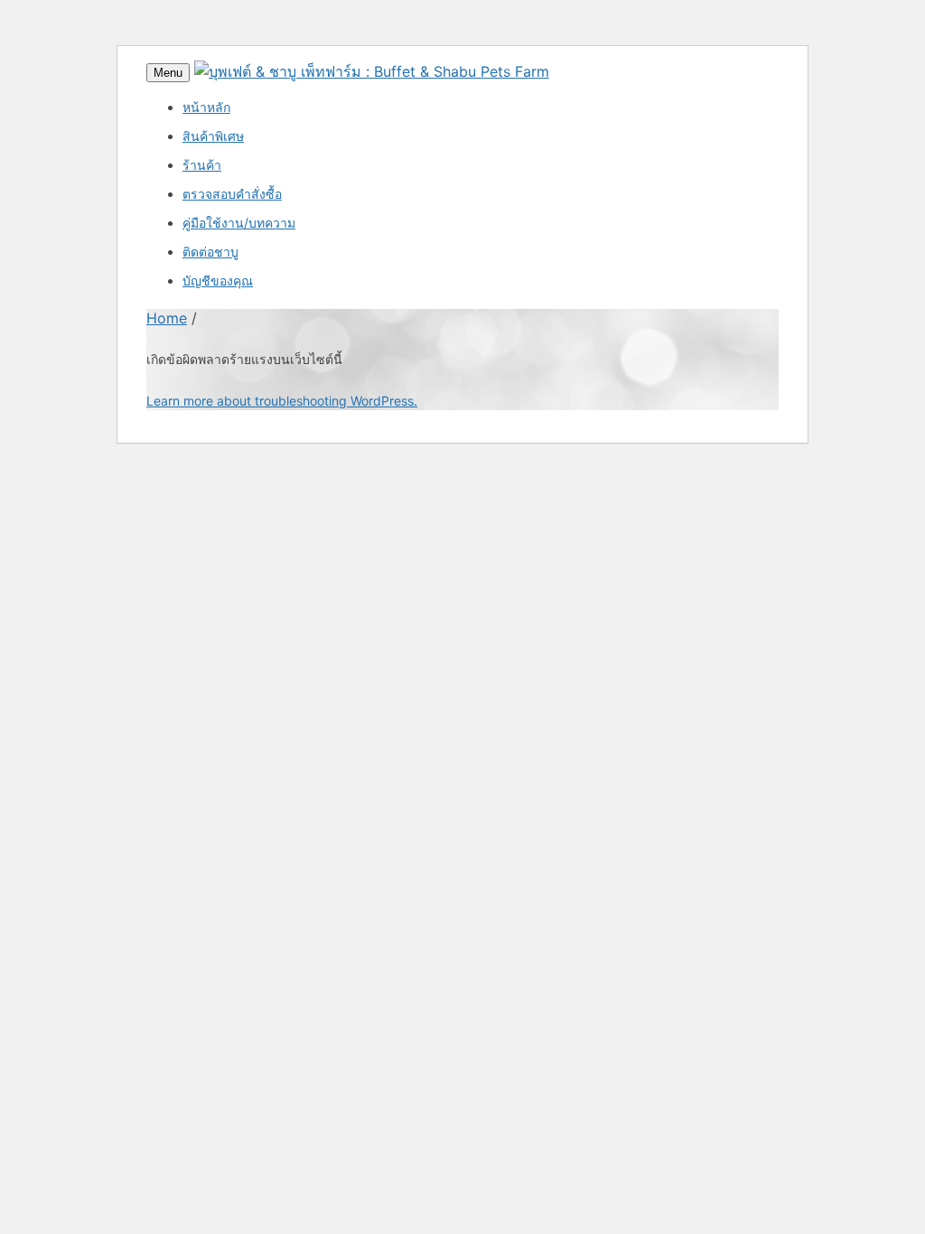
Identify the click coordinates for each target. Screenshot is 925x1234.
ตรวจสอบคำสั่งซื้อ (232, 193)
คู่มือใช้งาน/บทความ (238, 222)
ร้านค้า (201, 165)
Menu (168, 72)
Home (166, 318)
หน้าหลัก (206, 107)
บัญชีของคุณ (217, 280)
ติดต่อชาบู (210, 251)
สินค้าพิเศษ (213, 136)
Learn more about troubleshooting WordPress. (281, 400)
